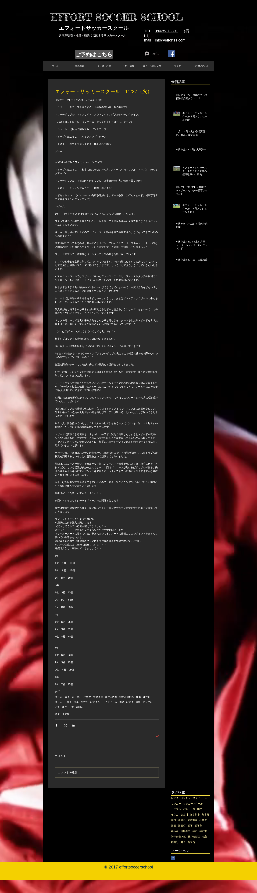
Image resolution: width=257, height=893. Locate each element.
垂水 (138, 702)
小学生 (87, 697)
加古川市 (195, 814)
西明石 (79, 707)
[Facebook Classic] (173, 858)
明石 (79, 697)
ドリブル (147, 702)
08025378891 (166, 31)
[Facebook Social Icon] (171, 53)
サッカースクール (64, 697)
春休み (175, 831)
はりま (130, 702)
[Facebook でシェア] (56, 725)
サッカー (60, 702)
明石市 (198, 825)
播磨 (138, 697)
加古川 (146, 697)
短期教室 (185, 831)
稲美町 (175, 842)
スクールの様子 (63, 714)
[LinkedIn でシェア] (73, 725)
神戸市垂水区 (126, 697)
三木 (71, 707)
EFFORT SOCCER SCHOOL (117, 17)
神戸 (64, 707)
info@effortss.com (170, 40)
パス (57, 707)
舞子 (69, 702)
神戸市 (203, 831)
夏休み (181, 820)
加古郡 (84, 702)
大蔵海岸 (98, 697)
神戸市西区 (111, 697)
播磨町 (181, 825)
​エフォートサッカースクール (94, 28)
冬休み (175, 814)
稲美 (76, 702)
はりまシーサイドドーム (103, 702)
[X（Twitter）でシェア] (65, 725)
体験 (121, 702)
